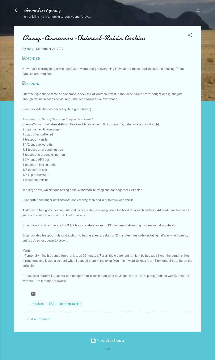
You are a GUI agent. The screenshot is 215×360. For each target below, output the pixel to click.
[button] (190, 36)
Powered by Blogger (110, 341)
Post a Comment (38, 319)
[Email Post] (33, 295)
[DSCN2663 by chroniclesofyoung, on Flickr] (31, 84)
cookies (38, 304)
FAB (52, 304)
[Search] (198, 11)
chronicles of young (42, 10)
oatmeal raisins (70, 304)
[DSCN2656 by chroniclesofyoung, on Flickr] (31, 59)
